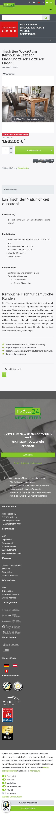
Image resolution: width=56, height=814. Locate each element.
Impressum (35, 771)
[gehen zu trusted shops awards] (7, 733)
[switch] (6, 809)
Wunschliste (10, 74)
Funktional (11, 793)
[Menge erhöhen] (11, 148)
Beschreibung (10, 190)
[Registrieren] (34, 2)
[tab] (28, 189)
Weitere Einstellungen (12, 797)
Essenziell (11, 776)
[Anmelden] (29, 2)
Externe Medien (14, 786)
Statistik (10, 780)
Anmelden (28, 455)
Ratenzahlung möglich (16, 354)
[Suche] (46, 17)
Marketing (11, 783)
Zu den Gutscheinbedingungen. (28, 463)
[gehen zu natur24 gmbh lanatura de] (7, 715)
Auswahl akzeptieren (28, 803)
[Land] (39, 2)
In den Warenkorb (34, 150)
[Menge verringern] (11, 152)
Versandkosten (23, 168)
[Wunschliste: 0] (43, 2)
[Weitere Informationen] (4, 374)
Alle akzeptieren (28, 808)
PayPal (10, 790)
